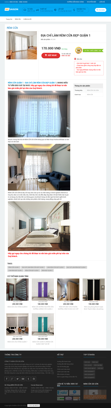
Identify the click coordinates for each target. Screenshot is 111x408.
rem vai (100, 368)
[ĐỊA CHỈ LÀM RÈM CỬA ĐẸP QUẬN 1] (21, 45)
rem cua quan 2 (89, 371)
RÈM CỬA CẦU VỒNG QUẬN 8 (17, 307)
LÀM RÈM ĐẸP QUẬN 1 (15, 270)
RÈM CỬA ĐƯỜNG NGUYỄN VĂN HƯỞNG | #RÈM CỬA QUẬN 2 (43, 308)
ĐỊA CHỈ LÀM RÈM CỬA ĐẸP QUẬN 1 (40, 82)
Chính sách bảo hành (63, 369)
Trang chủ (9, 19)
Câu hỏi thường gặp (63, 367)
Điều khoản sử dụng (63, 374)
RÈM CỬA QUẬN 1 (15, 82)
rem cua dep (98, 365)
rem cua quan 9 (89, 377)
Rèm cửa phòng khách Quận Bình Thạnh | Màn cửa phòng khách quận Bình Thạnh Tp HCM (93, 308)
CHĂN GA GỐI (27, 19)
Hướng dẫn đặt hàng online (65, 364)
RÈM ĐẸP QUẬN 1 (47, 270)
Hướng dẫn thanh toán (64, 361)
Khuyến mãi (91, 2)
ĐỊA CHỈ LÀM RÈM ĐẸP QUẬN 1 (76, 267)
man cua (95, 362)
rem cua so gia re (90, 368)
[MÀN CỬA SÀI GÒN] (12, 9)
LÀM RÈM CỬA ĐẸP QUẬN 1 (55, 267)
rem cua (87, 362)
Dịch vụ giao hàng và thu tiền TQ (67, 377)
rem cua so (88, 365)
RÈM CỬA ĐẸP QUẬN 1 (32, 270)
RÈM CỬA (18, 19)
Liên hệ (102, 2)
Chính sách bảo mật (63, 372)
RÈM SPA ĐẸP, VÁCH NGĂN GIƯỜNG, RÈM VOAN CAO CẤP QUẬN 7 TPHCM (68, 308)
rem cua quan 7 (89, 374)
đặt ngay (52, 55)
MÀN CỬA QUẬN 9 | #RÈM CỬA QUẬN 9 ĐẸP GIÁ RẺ (42, 343)
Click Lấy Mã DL (33, 405)
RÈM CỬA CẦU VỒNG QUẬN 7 (17, 342)
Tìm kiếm (102, 10)
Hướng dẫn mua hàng (75, 2)
